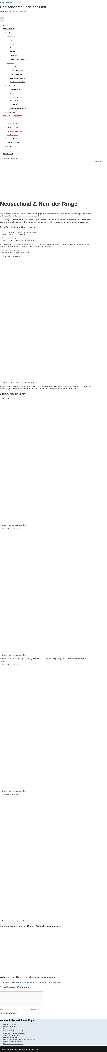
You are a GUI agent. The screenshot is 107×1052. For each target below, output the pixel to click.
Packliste (9, 146)
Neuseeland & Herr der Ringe (14, 131)
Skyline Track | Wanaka (16, 97)
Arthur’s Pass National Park (17, 82)
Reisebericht (8, 29)
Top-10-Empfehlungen (12, 127)
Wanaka (12, 44)
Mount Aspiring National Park (17, 78)
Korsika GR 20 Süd (9, 1027)
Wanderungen (10, 85)
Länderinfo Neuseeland (13, 142)
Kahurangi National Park (16, 70)
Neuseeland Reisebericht (11, 1029)
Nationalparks (10, 63)
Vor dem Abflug (11, 119)
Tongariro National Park (16, 66)
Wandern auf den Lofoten (11, 1035)
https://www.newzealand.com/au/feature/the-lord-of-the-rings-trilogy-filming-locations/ (31, 982)
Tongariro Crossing (15, 89)
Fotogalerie (8, 154)
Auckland (12, 40)
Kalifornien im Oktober (10, 1037)
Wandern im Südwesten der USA (13, 1031)
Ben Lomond (13, 104)
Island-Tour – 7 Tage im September (14, 1033)
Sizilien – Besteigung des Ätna (12, 1041)
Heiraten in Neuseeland (13, 138)
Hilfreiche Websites (12, 150)
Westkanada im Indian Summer (13, 1044)
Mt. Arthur (12, 93)
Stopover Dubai (11, 112)
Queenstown (13, 55)
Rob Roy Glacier (14, 101)
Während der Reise (12, 123)
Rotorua (12, 48)
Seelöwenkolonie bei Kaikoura (18, 108)
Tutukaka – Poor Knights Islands (18, 59)
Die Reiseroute (11, 32)
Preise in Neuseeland (12, 135)
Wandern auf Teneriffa (10, 1024)
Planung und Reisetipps (12, 116)
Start (5, 25)
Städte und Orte (11, 36)
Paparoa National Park (16, 74)
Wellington (13, 51)
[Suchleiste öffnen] (1, 15)
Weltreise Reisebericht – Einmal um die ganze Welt (19, 1039)
